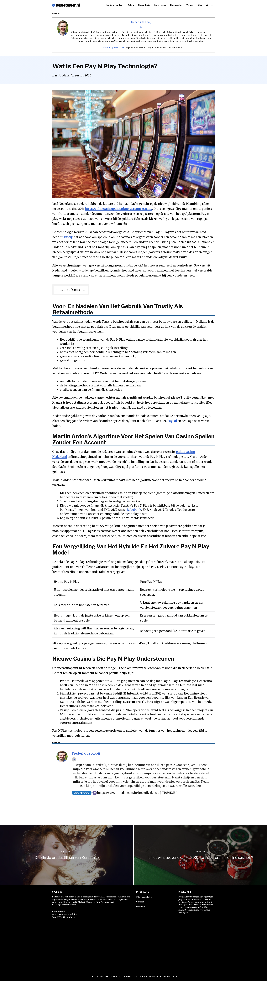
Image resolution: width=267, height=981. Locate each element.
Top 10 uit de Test (114, 5)
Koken (131, 5)
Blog (200, 5)
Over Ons (140, 906)
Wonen (189, 5)
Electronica (160, 5)
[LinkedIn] (141, 27)
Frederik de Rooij (141, 22)
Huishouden (176, 5)
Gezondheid (144, 5)
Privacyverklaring (144, 897)
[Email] (123, 47)
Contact (140, 902)
